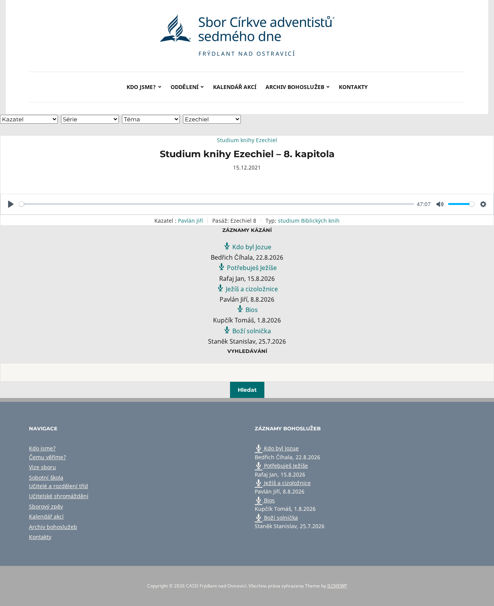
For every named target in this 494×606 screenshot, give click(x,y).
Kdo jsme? (141, 87)
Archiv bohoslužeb (295, 87)
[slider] (216, 204)
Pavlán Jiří (190, 220)
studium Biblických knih (309, 220)
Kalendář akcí (234, 87)
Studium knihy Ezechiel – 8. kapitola (247, 153)
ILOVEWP (337, 585)
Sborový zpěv (46, 506)
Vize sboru (42, 467)
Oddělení (184, 87)
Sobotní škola (46, 477)
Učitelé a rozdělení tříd (58, 486)
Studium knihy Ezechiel (247, 140)
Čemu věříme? (47, 457)
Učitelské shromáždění (58, 496)
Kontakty (353, 87)
